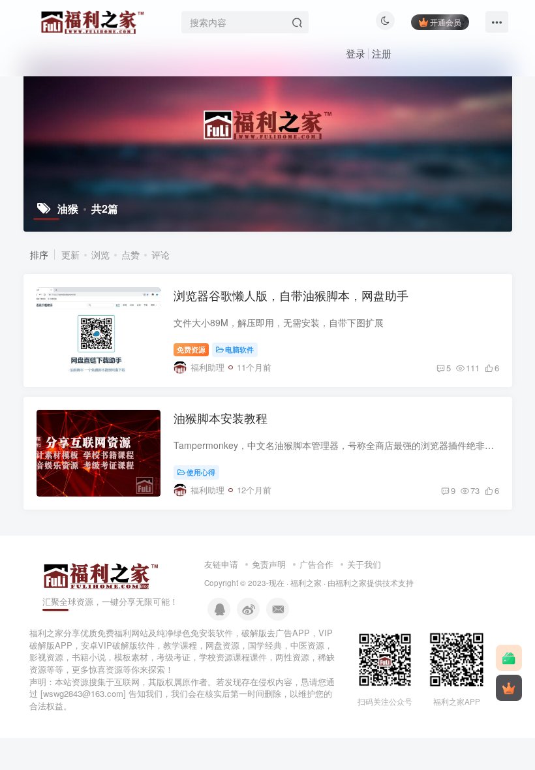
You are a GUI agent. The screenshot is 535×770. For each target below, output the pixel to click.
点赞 (130, 254)
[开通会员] (509, 688)
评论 (160, 254)
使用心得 (201, 472)
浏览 (100, 254)
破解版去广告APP (275, 632)
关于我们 (364, 564)
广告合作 (316, 564)
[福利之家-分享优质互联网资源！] (101, 574)
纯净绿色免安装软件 (195, 632)
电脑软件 (239, 349)
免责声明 (269, 564)
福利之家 (306, 583)
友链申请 (221, 564)
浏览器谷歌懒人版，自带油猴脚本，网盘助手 (291, 294)
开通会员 (445, 21)
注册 (381, 53)
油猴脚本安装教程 (221, 417)
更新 (70, 254)
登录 (355, 53)
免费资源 (191, 349)
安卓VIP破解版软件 (118, 645)
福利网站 (131, 632)
